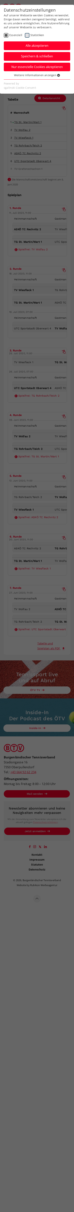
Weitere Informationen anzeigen (35, 75)
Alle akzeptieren (37, 45)
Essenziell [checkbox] (15, 35)
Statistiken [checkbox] (37, 35)
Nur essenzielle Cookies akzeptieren (37, 67)
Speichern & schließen (37, 56)
